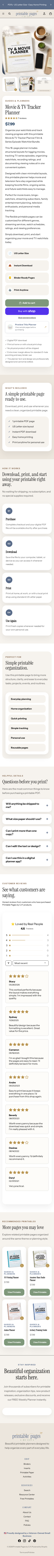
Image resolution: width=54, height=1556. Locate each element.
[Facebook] (19, 1541)
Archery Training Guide (38, 1330)
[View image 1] (10, 84)
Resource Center (27, 1494)
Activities (27, 1476)
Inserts (27, 1468)
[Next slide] (51, 5)
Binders (27, 1464)
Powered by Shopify (39, 1547)
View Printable (14, 1292)
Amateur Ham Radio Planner (37, 1279)
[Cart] (50, 14)
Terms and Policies (27, 1552)
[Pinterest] (34, 1541)
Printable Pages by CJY (22, 1547)
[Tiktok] (29, 1541)
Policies (27, 1525)
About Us (27, 1512)
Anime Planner (9, 1330)
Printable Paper (27, 1472)
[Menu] (3, 13)
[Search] (9, 14)
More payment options (27, 318)
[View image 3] (44, 84)
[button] (11, 118)
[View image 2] (27, 84)
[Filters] (8, 963)
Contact (27, 1516)
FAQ (27, 1520)
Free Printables (27, 1498)
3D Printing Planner (11, 1277)
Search (27, 1490)
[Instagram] (24, 1541)
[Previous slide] (3, 5)
